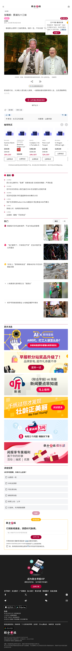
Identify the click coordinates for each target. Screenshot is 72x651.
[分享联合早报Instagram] (67, 595)
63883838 (13, 615)
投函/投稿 (53, 591)
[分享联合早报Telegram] (5, 601)
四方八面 (19, 110)
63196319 (17, 613)
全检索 (36, 624)
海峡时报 (51, 624)
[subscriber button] (68, 6)
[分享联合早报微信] (46, 601)
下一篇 (64, 115)
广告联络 (23, 591)
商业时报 (57, 624)
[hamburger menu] (3, 6)
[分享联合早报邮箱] (67, 601)
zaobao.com (18, 640)
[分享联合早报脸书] (5, 595)
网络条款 (17, 624)
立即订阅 (36, 586)
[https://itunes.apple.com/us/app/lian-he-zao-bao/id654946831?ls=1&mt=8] (9, 607)
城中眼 (11, 110)
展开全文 (35, 105)
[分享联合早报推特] (26, 595)
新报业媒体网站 (8, 624)
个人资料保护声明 (27, 624)
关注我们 (15, 591)
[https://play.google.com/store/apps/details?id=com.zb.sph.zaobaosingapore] (21, 607)
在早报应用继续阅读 (37, 100)
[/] (36, 6)
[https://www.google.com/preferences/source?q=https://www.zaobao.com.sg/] (9, 628)
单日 (56, 221)
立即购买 (10, 159)
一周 (64, 221)
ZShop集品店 (43, 624)
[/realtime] (13, 175)
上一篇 (8, 115)
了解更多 (63, 29)
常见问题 (38, 591)
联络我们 (46, 591)
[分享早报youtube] (46, 595)
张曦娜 (6, 21)
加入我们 (30, 591)
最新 (9, 175)
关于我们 (7, 591)
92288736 (24, 619)
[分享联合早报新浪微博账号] (26, 601)
